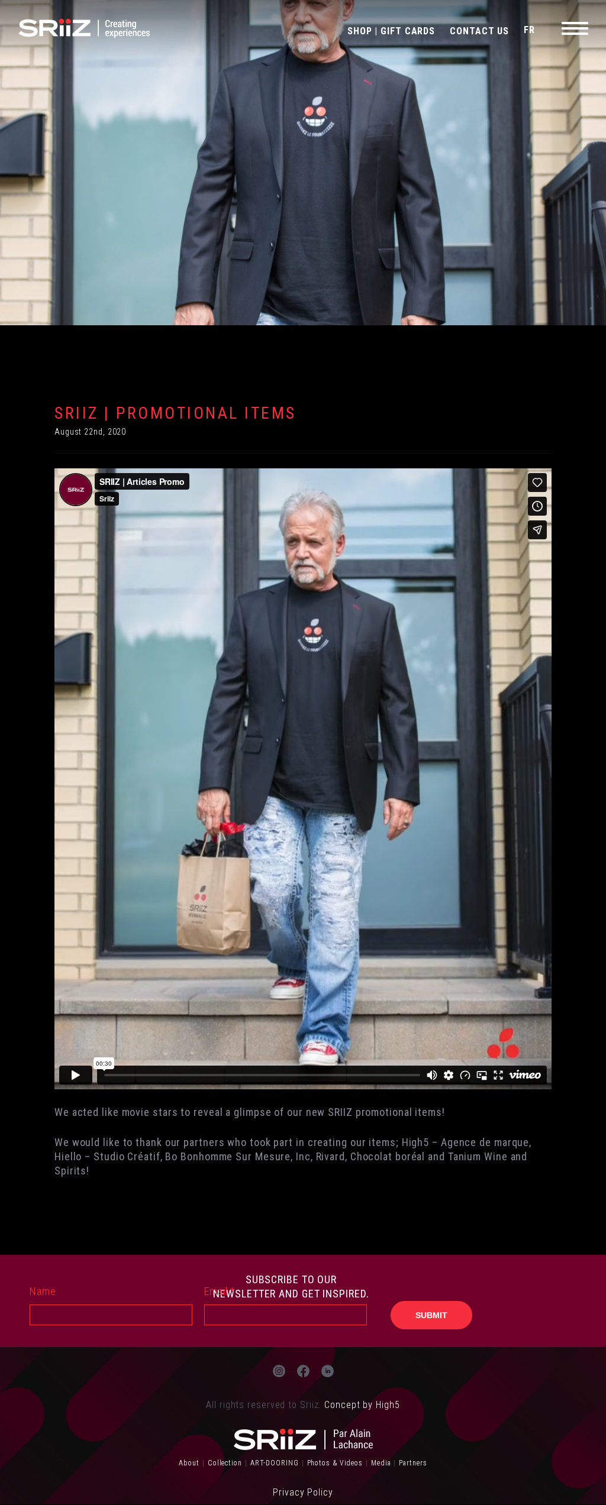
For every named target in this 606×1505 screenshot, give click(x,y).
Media (381, 1463)
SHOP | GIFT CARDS (391, 31)
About (189, 1463)
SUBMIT (431, 1315)
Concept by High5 (361, 1404)
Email (219, 1291)
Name (43, 1291)
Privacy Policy (303, 1492)
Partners (413, 1463)
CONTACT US (479, 31)
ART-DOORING (274, 1463)
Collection (225, 1463)
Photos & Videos (335, 1463)
